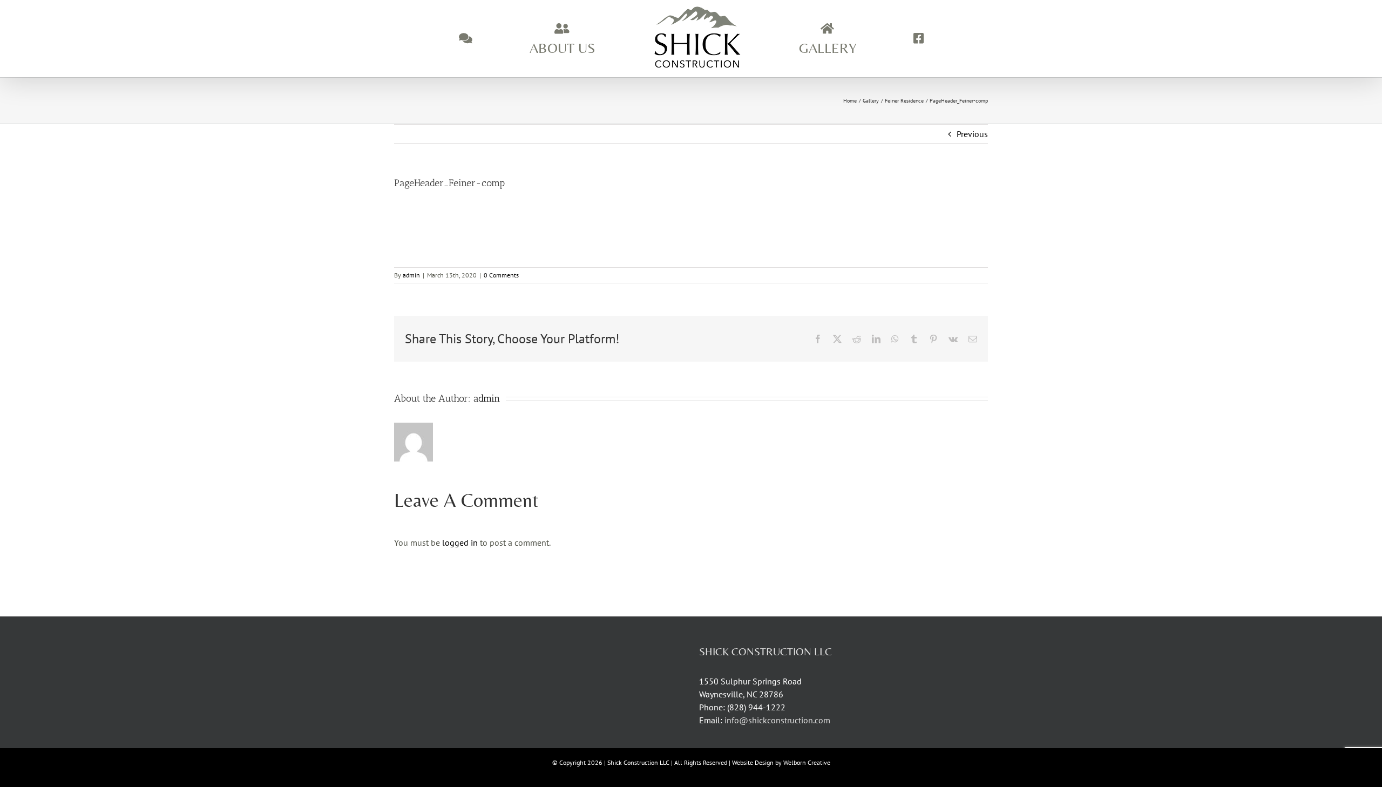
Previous (972, 133)
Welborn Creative (806, 762)
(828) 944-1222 (756, 707)
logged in (460, 542)
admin (411, 275)
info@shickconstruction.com (777, 720)
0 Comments (501, 275)
